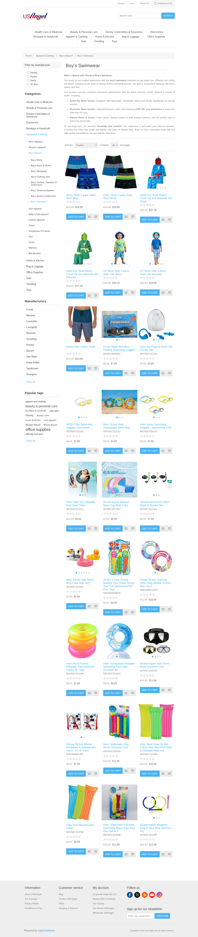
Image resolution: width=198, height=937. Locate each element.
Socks (31, 242)
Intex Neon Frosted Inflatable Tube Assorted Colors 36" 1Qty (80, 666)
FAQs (61, 903)
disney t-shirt (43, 415)
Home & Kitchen (104, 36)
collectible (54, 411)
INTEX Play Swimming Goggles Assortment (79, 426)
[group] (82, 173)
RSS (145, 895)
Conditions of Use (33, 908)
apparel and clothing (36, 401)
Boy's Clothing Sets (40, 176)
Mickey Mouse (33, 424)
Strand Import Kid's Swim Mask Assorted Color (154, 665)
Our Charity (98, 903)
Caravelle (31, 321)
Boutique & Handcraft (45, 36)
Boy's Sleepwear (39, 171)
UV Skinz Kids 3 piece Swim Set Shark (116, 272)
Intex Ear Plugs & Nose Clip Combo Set (156, 348)
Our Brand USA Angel (103, 908)
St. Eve (34, 84)
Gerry (33, 80)
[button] (77, 188)
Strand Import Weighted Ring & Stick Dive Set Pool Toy (155, 828)
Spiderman (32, 368)
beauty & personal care (41, 406)
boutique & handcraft (36, 411)
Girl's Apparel (35, 208)
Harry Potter (32, 362)
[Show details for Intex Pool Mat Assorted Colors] (82, 802)
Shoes (32, 225)
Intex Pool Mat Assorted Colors (80, 827)
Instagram (159, 895)
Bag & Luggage (130, 36)
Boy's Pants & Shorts (41, 165)
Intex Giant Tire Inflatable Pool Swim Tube (80, 504)
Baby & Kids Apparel (38, 214)
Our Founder (31, 899)
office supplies (38, 429)
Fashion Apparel (37, 220)
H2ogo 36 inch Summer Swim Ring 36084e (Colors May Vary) (155, 583)
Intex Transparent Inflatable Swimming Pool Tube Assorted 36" (119, 666)
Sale (83, 41)
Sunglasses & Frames (39, 231)
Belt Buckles (35, 253)
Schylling (31, 339)
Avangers (31, 374)
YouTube (152, 895)
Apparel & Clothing (76, 36)
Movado (30, 315)
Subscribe (162, 916)
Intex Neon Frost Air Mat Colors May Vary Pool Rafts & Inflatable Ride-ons (156, 747)
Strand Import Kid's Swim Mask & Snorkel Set (154, 504)
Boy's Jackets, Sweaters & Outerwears (44, 183)
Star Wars (31, 356)
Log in (132, 3)
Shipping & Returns (68, 908)
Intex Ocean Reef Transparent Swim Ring (116, 426)
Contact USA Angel (68, 899)
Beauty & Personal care (83, 32)
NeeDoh (31, 333)
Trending (99, 41)
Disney (33, 72)
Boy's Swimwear (39, 201)
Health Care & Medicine (48, 32)
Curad (29, 309)
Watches (33, 247)
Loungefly (31, 327)
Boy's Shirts (36, 160)
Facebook (130, 895)
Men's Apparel (36, 141)
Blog (61, 894)
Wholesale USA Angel (103, 913)
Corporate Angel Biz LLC (105, 894)
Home (28, 55)
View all (30, 381)
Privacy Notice (32, 903)
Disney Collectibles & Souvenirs (123, 32)
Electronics (156, 32)
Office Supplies (156, 36)
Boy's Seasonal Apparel (42, 190)
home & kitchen (33, 420)
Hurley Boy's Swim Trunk (80, 346)
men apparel (50, 420)
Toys (114, 41)
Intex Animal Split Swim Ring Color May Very (79, 581)
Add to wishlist (95, 217)
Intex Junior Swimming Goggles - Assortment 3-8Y (155, 426)
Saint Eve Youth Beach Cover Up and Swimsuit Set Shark (156, 198)
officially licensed (34, 434)
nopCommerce (46, 930)
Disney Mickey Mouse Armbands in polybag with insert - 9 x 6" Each (81, 747)
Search (168, 15)
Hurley (33, 76)
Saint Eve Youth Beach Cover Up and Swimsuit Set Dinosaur (82, 274)
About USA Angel (33, 894)
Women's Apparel (37, 147)
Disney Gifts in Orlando (104, 899)
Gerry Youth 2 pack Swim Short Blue (81, 197)
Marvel (30, 350)
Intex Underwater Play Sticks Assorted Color (116, 746)
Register (121, 3)
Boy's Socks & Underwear (43, 196)
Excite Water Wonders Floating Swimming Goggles (119, 348)
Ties (31, 236)
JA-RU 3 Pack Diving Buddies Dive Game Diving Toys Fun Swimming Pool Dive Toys (118, 584)
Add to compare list (89, 217)
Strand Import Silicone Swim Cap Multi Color (116, 504)
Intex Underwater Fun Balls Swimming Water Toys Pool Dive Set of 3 (119, 828)
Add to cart (76, 216)
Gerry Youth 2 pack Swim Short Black (118, 197)
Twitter (137, 895)
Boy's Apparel (35, 153)
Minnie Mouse (50, 425)
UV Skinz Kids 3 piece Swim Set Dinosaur (153, 272)
